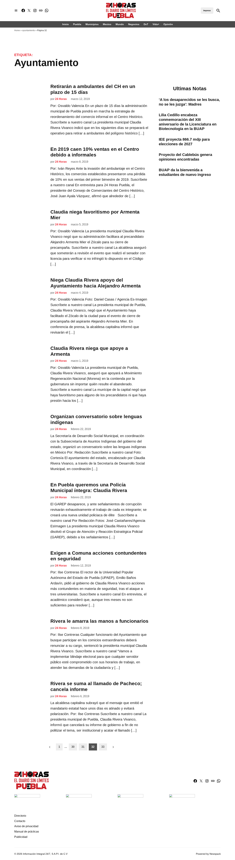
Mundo (120, 24)
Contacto (19, 821)
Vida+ (156, 24)
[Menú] (16, 10)
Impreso (207, 10)
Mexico (107, 24)
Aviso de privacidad (26, 826)
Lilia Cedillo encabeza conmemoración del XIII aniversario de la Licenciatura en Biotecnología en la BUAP (187, 122)
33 (102, 746)
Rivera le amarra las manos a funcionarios (99, 621)
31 (82, 746)
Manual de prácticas (26, 831)
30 (72, 746)
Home (17, 30)
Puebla (77, 24)
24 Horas (61, 98)
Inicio (65, 24)
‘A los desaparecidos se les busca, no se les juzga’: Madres (189, 101)
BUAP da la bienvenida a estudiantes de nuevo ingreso (185, 172)
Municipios (92, 24)
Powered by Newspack (208, 853)
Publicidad (20, 836)
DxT (146, 24)
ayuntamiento (28, 30)
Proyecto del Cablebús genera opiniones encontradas (185, 157)
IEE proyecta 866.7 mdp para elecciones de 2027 (184, 141)
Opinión (168, 24)
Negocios (133, 24)
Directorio (20, 815)
